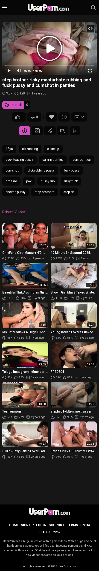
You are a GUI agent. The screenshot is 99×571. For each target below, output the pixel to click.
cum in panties (53, 159)
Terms (72, 525)
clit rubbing (30, 149)
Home (14, 525)
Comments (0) (62, 130)
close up (53, 149)
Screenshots (37, 130)
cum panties (82, 159)
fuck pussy (71, 170)
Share (50, 130)
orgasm (11, 181)
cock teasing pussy (19, 159)
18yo (9, 149)
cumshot (12, 170)
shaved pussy (16, 192)
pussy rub (48, 181)
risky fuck (71, 181)
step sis (69, 192)
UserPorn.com (67, 566)
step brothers (44, 192)
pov (29, 181)
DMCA (85, 525)
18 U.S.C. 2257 (50, 532)
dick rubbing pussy (41, 170)
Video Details (24, 130)
